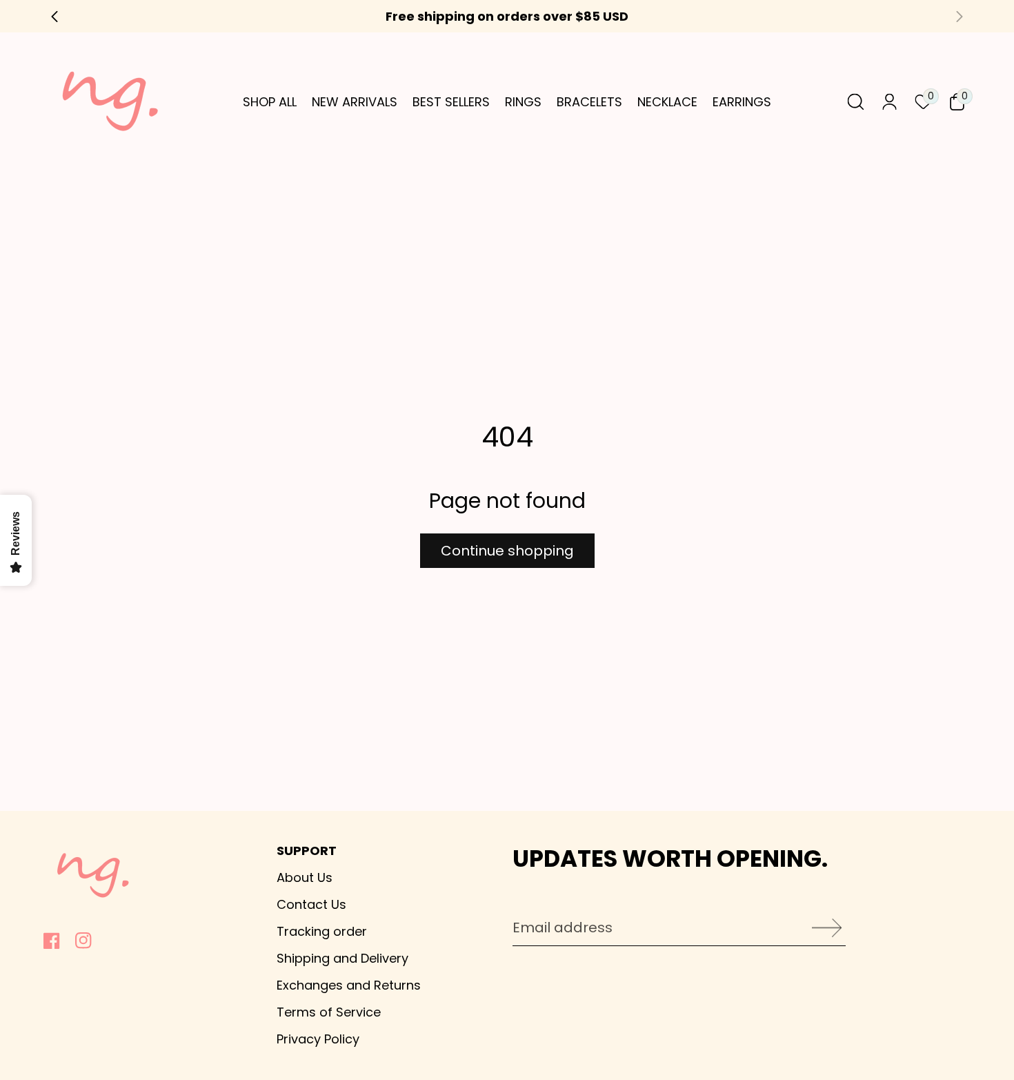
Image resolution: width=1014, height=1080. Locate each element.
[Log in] (889, 101)
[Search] (855, 101)
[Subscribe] (822, 928)
